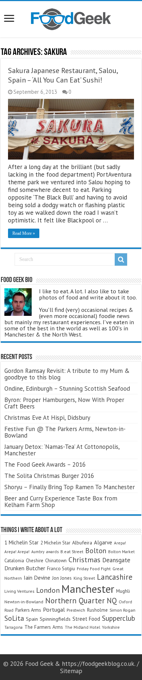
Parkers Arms (28, 610)
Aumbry (37, 551)
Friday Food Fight (94, 568)
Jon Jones (62, 578)
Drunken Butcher (24, 568)
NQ (112, 600)
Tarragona (13, 627)
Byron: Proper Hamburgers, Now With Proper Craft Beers (64, 403)
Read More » (23, 233)
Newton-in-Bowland (23, 601)
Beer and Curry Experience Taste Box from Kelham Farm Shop (60, 501)
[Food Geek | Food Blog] (71, 18)
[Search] (121, 259)
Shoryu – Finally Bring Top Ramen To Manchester (69, 487)
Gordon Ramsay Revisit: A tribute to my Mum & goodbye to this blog (67, 374)
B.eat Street (71, 551)
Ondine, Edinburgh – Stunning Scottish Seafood (67, 389)
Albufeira (82, 542)
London (48, 590)
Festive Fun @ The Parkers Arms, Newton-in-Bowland (65, 432)
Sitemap (71, 671)
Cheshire (34, 561)
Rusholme (97, 610)
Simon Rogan (122, 610)
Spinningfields (55, 619)
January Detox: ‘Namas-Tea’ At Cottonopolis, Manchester (61, 450)
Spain (32, 619)
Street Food (86, 618)
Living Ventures (19, 591)
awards (52, 551)
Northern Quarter (75, 600)
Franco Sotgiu (61, 569)
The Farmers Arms (43, 627)
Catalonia (14, 561)
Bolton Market (121, 551)
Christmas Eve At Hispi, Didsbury (47, 418)
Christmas (84, 559)
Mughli (123, 591)
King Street (84, 578)
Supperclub (118, 618)
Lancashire (115, 577)
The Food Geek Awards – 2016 (45, 464)
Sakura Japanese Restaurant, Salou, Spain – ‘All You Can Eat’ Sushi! (63, 75)
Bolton (95, 550)
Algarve (103, 542)
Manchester (88, 589)
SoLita (14, 618)
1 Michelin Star (21, 542)
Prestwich (76, 610)
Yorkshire (111, 627)
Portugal (54, 609)
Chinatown (56, 561)
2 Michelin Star (55, 543)
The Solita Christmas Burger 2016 (49, 476)
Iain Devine (37, 577)
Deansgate (116, 560)
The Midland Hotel (82, 627)
